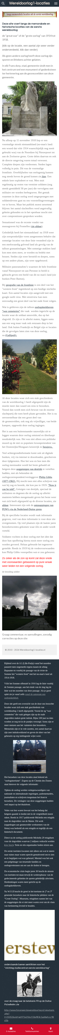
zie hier (9, 845)
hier (43, 176)
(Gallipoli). (11, 335)
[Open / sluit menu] (56, 3)
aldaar (5, 505)
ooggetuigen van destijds (29, 469)
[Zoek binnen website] (3, 3)
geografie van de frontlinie (20, 284)
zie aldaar (37, 226)
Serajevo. (48, 446)
